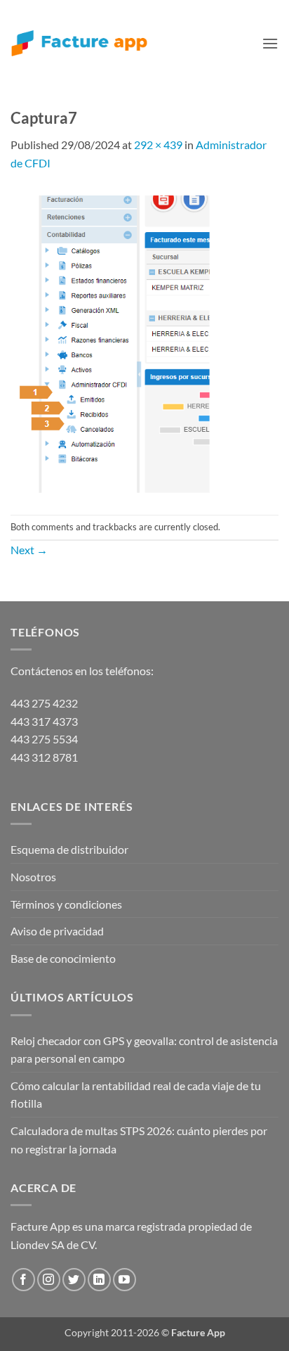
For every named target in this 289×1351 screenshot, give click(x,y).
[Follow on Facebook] (23, 1279)
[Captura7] (113, 341)
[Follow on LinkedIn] (99, 1279)
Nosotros (33, 876)
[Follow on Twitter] (74, 1279)
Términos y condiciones (66, 904)
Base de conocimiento (63, 958)
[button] (270, 43)
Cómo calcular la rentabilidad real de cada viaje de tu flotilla (136, 1094)
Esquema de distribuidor (69, 849)
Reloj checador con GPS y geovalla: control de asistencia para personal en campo (144, 1049)
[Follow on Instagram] (48, 1279)
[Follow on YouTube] (124, 1279)
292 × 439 (158, 144)
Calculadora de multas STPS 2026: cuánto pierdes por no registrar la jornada (139, 1139)
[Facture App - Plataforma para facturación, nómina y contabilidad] (79, 43)
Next (29, 549)
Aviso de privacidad (57, 930)
